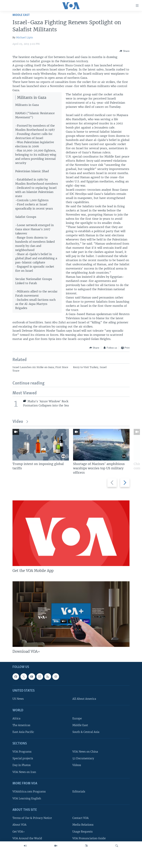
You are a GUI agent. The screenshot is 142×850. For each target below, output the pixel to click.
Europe (77, 718)
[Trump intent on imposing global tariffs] (40, 444)
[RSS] (47, 676)
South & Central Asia (85, 732)
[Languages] (86, 845)
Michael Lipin (24, 37)
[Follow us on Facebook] (15, 676)
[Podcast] (55, 676)
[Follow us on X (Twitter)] (23, 676)
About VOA (19, 825)
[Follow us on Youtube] (31, 676)
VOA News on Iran (24, 772)
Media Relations (83, 825)
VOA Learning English (26, 798)
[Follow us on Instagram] (39, 676)
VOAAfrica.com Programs (29, 791)
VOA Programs (22, 751)
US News (18, 699)
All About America (84, 699)
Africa (16, 718)
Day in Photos (21, 765)
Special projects (22, 758)
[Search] (117, 845)
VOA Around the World (27, 838)
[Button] (124, 51)
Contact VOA (80, 818)
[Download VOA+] (71, 614)
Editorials (78, 791)
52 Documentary (83, 758)
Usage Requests (82, 831)
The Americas (21, 725)
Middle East (21, 15)
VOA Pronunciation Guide (89, 838)
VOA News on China (85, 751)
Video (17, 421)
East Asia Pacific (23, 732)
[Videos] (56, 845)
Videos (76, 765)
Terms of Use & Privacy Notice (32, 818)
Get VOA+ (18, 831)
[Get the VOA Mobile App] (71, 533)
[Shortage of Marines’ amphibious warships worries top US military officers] (101, 444)
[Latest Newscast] (25, 845)
